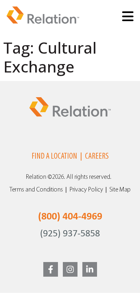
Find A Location (54, 156)
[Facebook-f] (50, 269)
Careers (97, 156)
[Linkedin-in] (89, 269)
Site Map (120, 190)
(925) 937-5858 (70, 234)
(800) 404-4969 (70, 217)
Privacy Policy (86, 190)
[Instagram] (70, 269)
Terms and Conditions (36, 190)
